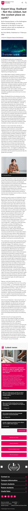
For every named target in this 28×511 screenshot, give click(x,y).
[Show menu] (22, 3)
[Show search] (26, 3)
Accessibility (14, 502)
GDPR (15, 503)
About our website (5, 502)
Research (9, 37)
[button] (2, 467)
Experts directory (14, 443)
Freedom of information (6, 503)
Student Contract (5, 505)
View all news (22, 430)
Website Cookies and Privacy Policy (19, 505)
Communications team (14, 449)
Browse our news (14, 437)
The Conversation (14, 454)
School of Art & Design (17, 37)
